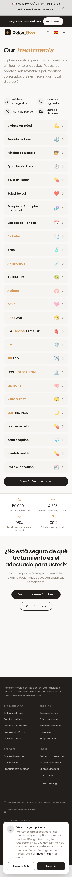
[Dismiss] (66, 8)
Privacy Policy (44, 854)
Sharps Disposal (49, 769)
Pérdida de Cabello (15, 725)
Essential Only (21, 866)
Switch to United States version (36, 9)
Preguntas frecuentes (16, 769)
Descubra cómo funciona (36, 594)
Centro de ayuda (14, 756)
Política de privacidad (53, 756)
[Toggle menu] (64, 32)
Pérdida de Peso (13, 719)
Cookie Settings (49, 783)
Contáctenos (36, 606)
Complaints (46, 775)
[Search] (48, 32)
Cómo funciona (49, 719)
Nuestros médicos (50, 725)
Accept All (51, 866)
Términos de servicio (52, 762)
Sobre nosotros (49, 713)
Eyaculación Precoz (15, 732)
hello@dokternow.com (21, 809)
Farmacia (45, 732)
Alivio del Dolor (12, 738)
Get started (53, 21)
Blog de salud (48, 738)
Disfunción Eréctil (13, 713)
